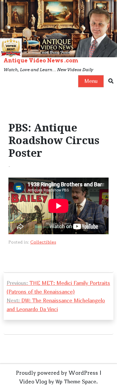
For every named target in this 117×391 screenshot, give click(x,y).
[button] (110, 81)
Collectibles (43, 242)
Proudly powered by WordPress (57, 373)
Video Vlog (33, 382)
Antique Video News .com (41, 60)
